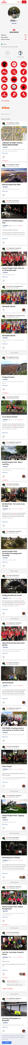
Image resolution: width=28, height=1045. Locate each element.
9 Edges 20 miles (8, 377)
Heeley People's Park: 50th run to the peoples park (13, 269)
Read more (5, 153)
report (6, 114)
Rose (11, 968)
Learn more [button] (5, 1039)
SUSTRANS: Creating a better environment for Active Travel (13, 729)
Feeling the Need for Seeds (12, 595)
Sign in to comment (8, 988)
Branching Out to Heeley (11, 857)
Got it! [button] (6, 1042)
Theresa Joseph (11, 981)
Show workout (14, 352)
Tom (15, 513)
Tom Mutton (20, 225)
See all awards (5, 100)
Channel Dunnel (7, 683)
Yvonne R (20, 598)
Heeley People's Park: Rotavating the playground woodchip (12, 553)
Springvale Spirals (8, 306)
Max (21, 604)
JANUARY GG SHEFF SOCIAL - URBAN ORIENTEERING (13, 144)
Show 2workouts (14, 833)
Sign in (19, 1)
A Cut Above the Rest (10, 417)
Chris (7, 122)
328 (25, 35)
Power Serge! (7, 766)
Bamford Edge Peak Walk (11, 184)
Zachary (15, 425)
